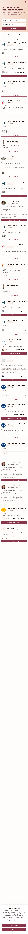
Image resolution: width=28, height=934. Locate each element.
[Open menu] (25, 2)
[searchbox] (14, 20)
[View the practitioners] (14, 53)
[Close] (26, 906)
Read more (8, 217)
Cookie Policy (17, 920)
